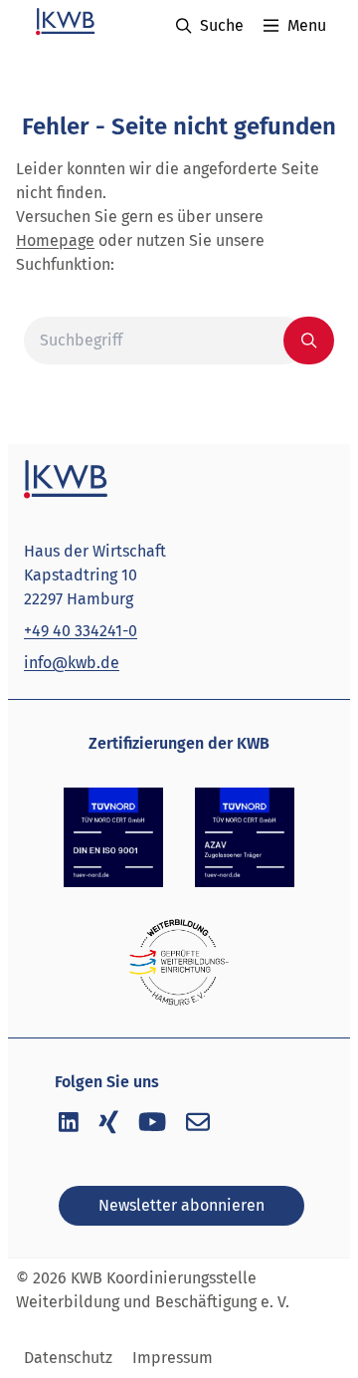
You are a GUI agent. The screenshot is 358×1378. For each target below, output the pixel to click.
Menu (306, 26)
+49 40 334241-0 (80, 630)
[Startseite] (63, 22)
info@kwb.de (71, 662)
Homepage (55, 240)
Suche (222, 25)
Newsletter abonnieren (181, 1205)
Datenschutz (68, 1357)
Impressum (172, 1357)
